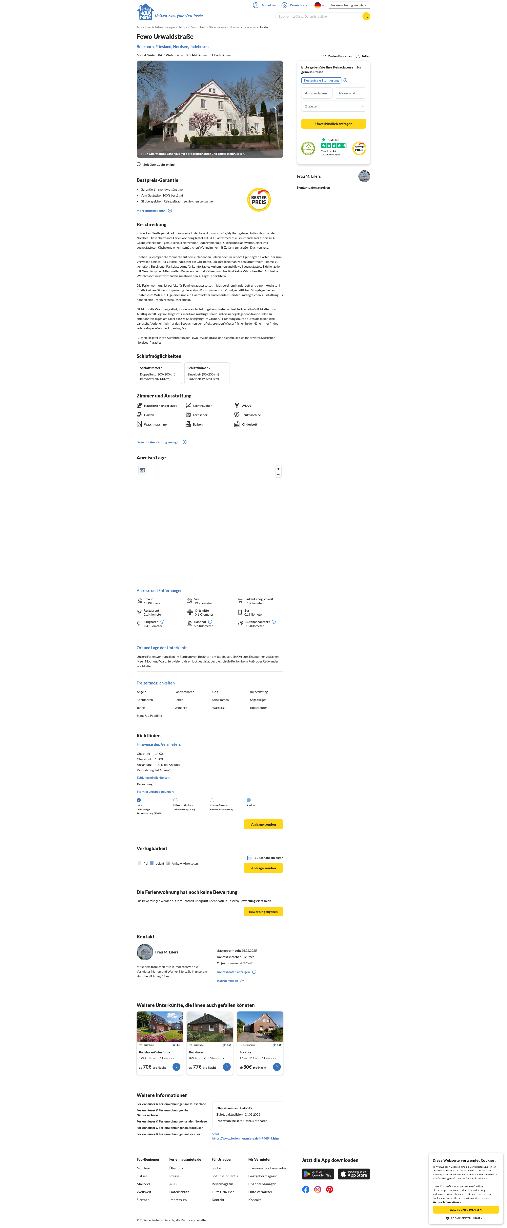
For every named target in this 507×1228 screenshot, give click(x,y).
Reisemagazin (222, 1184)
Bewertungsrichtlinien (255, 901)
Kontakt (218, 1200)
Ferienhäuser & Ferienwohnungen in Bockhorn (169, 1134)
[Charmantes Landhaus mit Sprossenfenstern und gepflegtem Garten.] (210, 109)
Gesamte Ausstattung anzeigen (158, 442)
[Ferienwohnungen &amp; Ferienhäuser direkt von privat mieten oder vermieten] (170, 15)
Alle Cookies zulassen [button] (466, 1209)
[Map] (210, 523)
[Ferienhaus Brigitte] (260, 1026)
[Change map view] (143, 470)
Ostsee (142, 1176)
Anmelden (269, 5)
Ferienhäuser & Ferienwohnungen (156, 27)
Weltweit (144, 1192)
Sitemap (143, 1200)
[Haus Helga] (210, 1026)
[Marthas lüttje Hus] (160, 1026)
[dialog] (466, 1188)
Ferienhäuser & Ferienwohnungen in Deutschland (171, 1104)
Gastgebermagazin (262, 1176)
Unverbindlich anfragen (333, 124)
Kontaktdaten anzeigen (313, 187)
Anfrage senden (263, 824)
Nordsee (143, 1168)
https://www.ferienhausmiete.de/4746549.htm (245, 1138)
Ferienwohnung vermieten (349, 5)
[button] (466, 1218)
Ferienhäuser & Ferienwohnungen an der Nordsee (172, 1121)
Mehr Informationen (151, 210)
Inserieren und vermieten (267, 1168)
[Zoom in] (278, 469)
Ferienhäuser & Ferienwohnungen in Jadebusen (170, 1127)
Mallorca (144, 1184)
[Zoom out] (278, 474)
